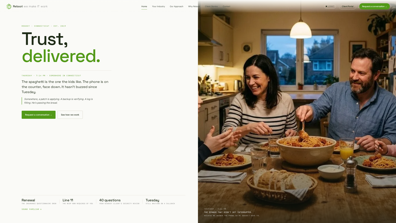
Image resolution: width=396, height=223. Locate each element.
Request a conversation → (374, 6)
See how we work (70, 114)
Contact (226, 6)
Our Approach (176, 6)
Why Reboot (194, 6)
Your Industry (158, 6)
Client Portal (347, 6)
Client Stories (211, 6)
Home (144, 6)
